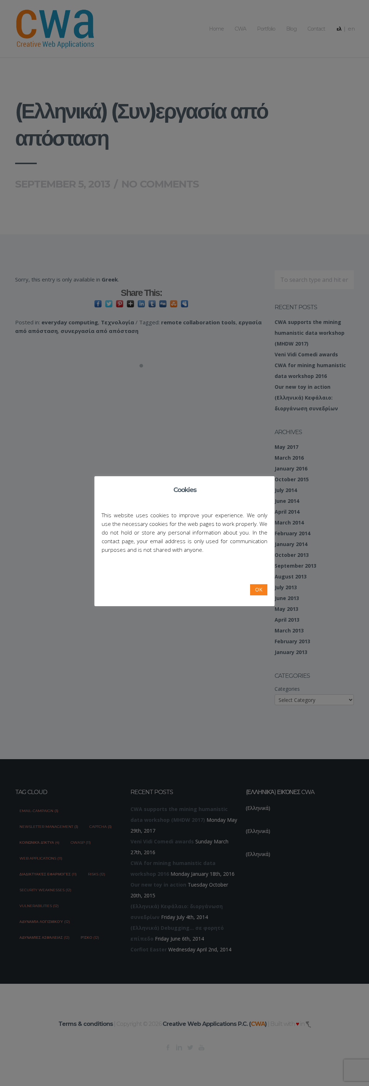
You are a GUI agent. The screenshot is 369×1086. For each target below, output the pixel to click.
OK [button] (258, 589)
